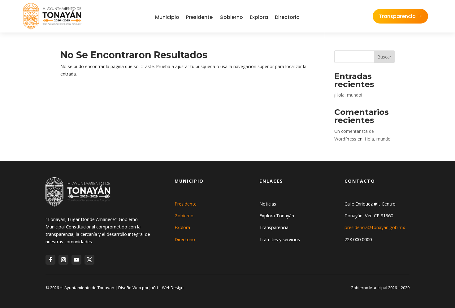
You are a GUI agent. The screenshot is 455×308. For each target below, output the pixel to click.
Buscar (384, 57)
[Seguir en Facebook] (50, 260)
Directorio (287, 17)
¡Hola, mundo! (348, 95)
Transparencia (397, 16)
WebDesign (173, 287)
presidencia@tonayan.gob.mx (374, 227)
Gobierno (231, 17)
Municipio (167, 17)
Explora (259, 17)
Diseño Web (129, 287)
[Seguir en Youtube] (76, 260)
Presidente (199, 17)
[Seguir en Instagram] (63, 260)
